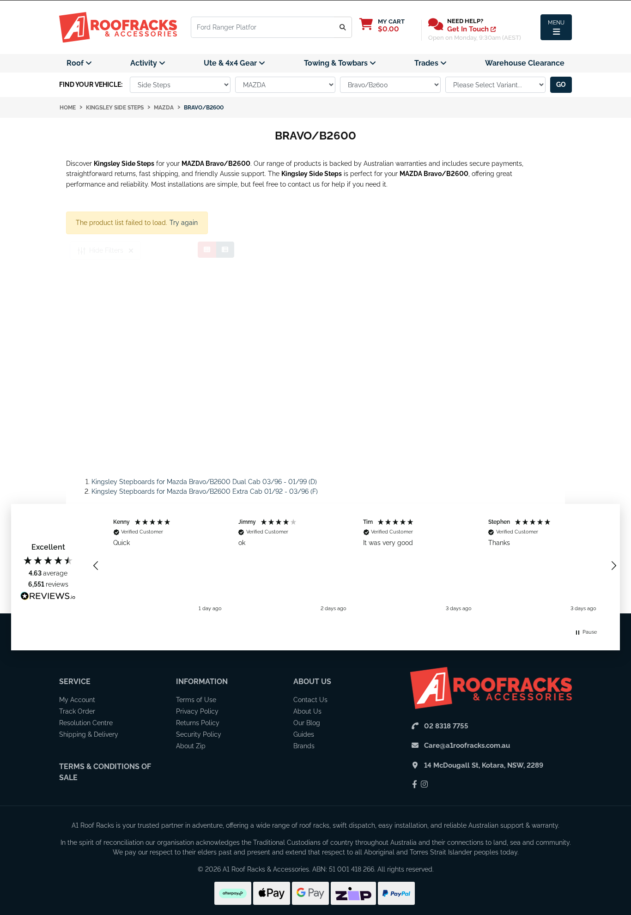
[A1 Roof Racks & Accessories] (118, 26)
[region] (355, 565)
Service (75, 681)
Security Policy (198, 734)
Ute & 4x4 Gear (231, 63)
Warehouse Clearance (524, 63)
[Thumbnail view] (207, 250)
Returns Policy (197, 723)
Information (202, 681)
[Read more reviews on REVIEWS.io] (48, 597)
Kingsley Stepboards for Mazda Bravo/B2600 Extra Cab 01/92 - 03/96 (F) (204, 491)
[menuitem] (79, 63)
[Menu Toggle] (556, 27)
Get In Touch (469, 29)
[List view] (225, 250)
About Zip (191, 746)
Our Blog (306, 723)
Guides (303, 734)
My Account (77, 699)
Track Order (77, 711)
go (561, 84)
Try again (184, 222)
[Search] (343, 27)
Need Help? (465, 21)
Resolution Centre (86, 723)
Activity (144, 63)
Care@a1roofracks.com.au (467, 745)
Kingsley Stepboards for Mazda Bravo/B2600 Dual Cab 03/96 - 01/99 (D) (204, 481)
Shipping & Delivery (88, 734)
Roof (76, 63)
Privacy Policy (197, 711)
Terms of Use (196, 699)
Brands (304, 746)
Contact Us (310, 699)
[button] (96, 566)
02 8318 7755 (446, 726)
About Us (312, 681)
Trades (427, 63)
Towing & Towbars (337, 63)
